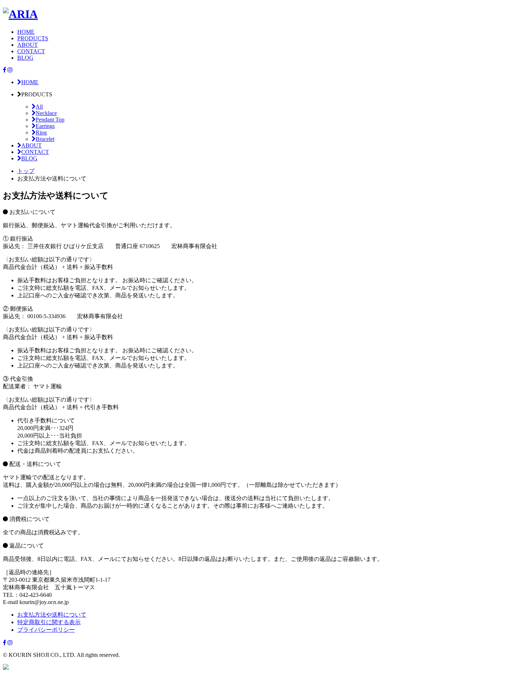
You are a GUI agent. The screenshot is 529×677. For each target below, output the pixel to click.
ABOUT (27, 45)
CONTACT (31, 51)
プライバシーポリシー (46, 630)
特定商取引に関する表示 (49, 622)
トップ (26, 171)
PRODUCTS (32, 38)
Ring (41, 132)
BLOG (25, 58)
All (39, 107)
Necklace (46, 113)
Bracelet (45, 139)
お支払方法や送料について (51, 615)
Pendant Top (50, 119)
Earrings (45, 126)
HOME (26, 32)
